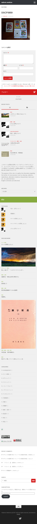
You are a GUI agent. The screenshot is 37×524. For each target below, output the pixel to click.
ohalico (5, 16)
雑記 (8, 268)
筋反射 (5, 413)
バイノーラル (6, 386)
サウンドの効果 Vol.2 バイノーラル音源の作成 (15, 454)
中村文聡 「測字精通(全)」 (8, 352)
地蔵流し (3, 297)
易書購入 (13, 213)
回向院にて (4, 283)
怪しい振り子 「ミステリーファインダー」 (12, 270)
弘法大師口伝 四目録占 (16, 152)
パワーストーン (7, 390)
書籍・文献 (12, 121)
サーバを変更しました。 (17, 218)
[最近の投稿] (9, 108)
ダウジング (3, 268)
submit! (6, 496)
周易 (2, 350)
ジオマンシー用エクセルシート (18, 114)
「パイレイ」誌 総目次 (9, 462)
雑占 (11, 112)
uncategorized (14, 131)
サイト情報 (3, 242)
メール (21, 65)
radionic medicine (6, 2)
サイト (4, 71)
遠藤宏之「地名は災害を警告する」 (10, 276)
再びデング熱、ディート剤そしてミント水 (12, 359)
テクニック (6, 382)
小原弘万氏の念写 (14, 143)
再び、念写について (15, 133)
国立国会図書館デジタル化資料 (9, 290)
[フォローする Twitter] (34, 92)
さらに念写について (15, 123)
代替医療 (5, 398)
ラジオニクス (13, 141)
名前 (5, 65)
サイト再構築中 (7, 470)
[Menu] (34, 2)
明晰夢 (5, 406)
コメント (6, 52)
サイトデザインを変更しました (18, 223)
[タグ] (27, 108)
